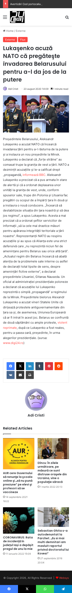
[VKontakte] (11, 375)
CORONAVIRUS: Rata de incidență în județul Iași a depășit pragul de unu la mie (18, 543)
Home (9, 30)
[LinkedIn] (30, 366)
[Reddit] (59, 366)
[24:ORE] (17, 17)
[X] (20, 366)
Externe (21, 30)
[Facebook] (11, 366)
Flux (22, 39)
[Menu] (5, 18)
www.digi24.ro (13, 343)
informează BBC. (34, 175)
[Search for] (67, 18)
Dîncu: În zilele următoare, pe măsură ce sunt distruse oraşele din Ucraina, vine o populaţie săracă (52, 472)
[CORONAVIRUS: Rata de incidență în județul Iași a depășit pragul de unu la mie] (18, 520)
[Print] (30, 375)
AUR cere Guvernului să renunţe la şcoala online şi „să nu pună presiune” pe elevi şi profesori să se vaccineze (17, 482)
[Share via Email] (20, 375)
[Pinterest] (49, 366)
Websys (64, 577)
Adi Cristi (13, 88)
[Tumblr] (39, 366)
